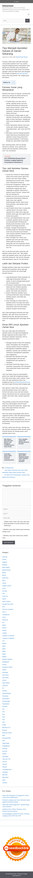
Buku (3, 580)
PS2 (3, 712)
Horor (4, 617)
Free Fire (5, 596)
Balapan (4, 565)
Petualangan (6, 701)
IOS (3, 622)
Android (4, 557)
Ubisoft (4, 767)
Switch (4, 754)
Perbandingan (6, 693)
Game (4, 599)
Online (4, 680)
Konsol (4, 628)
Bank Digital (6, 567)
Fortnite (4, 591)
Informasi (5, 620)
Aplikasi (4, 562)
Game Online (6, 601)
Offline (4, 670)
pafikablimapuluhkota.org (22, 382)
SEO (3, 740)
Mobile (4, 656)
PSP (3, 722)
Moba (4, 654)
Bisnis (4, 575)
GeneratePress (16, 875)
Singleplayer (6, 746)
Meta (3, 646)
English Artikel (6, 586)
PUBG (4, 725)
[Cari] (27, 20)
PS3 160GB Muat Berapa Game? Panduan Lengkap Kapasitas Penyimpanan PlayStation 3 (15, 160)
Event (4, 588)
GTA (3, 607)
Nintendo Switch (7, 667)
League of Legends (8, 635)
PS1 (3, 709)
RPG (3, 735)
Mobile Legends (7, 659)
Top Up (4, 761)
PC (3, 688)
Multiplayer (5, 662)
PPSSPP (4, 706)
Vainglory (5, 772)
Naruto (4, 664)
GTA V (4, 612)
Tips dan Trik (6, 759)
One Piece (5, 675)
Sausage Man (6, 738)
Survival (4, 751)
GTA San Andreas (7, 609)
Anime (4, 559)
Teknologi (5, 756)
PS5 (3, 719)
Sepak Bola (5, 743)
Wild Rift (4, 775)
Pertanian (5, 696)
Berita (4, 572)
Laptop (4, 633)
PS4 (3, 717)
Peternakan (5, 698)
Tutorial (4, 764)
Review (4, 730)
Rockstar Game (7, 733)
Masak (4, 643)
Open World (6, 683)
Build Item (5, 578)
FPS (3, 593)
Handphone (6, 614)
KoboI (4, 625)
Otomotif (5, 685)
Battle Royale (6, 570)
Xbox (3, 780)
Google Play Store (7, 604)
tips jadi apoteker (22, 73)
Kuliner (4, 630)
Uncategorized (8, 468)
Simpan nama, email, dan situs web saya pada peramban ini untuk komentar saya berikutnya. (16, 523)
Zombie (4, 782)
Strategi (4, 748)
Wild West (5, 777)
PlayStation (5, 704)
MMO (4, 651)
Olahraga (5, 672)
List (3, 641)
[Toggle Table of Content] (12, 82)
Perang (4, 691)
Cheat (4, 583)
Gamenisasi (7, 6)
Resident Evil (6, 727)
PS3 (3, 714)
